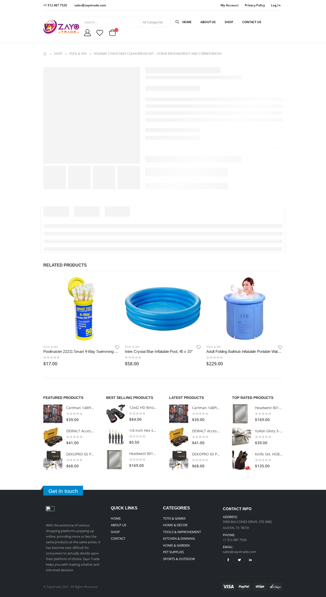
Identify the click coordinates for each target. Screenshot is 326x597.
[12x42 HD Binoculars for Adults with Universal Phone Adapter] (115, 413)
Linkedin (250, 560)
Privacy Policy (255, 5)
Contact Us (251, 22)
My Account (230, 5)
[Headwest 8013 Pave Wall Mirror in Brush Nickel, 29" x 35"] (115, 459)
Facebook (228, 560)
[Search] (177, 22)
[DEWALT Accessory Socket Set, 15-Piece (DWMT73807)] (52, 437)
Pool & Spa (50, 347)
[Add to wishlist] (117, 347)
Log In (276, 5)
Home (187, 22)
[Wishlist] (100, 32)
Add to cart (111, 285)
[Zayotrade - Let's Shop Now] (61, 27)
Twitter (239, 560)
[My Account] (87, 32)
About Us (208, 22)
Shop (229, 22)
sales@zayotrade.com (239, 551)
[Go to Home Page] (45, 54)
